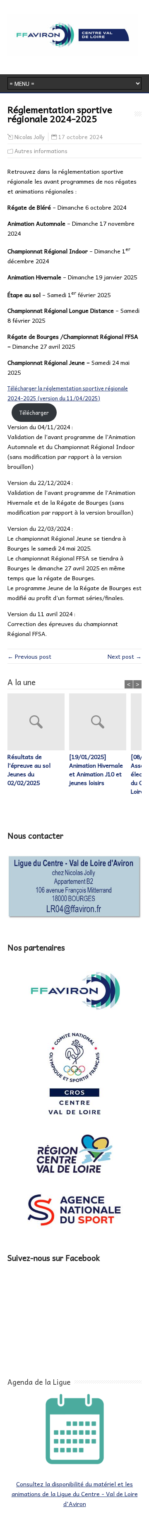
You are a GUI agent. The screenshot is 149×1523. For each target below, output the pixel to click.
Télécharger (34, 412)
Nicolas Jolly (29, 137)
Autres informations (40, 151)
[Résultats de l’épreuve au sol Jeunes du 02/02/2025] (38, 722)
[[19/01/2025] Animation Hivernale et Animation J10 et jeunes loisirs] (100, 722)
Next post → (125, 656)
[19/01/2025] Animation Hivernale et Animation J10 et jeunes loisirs (96, 769)
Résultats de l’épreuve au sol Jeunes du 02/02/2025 (28, 769)
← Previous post (29, 656)
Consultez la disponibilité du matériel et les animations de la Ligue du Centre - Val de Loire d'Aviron (75, 1493)
